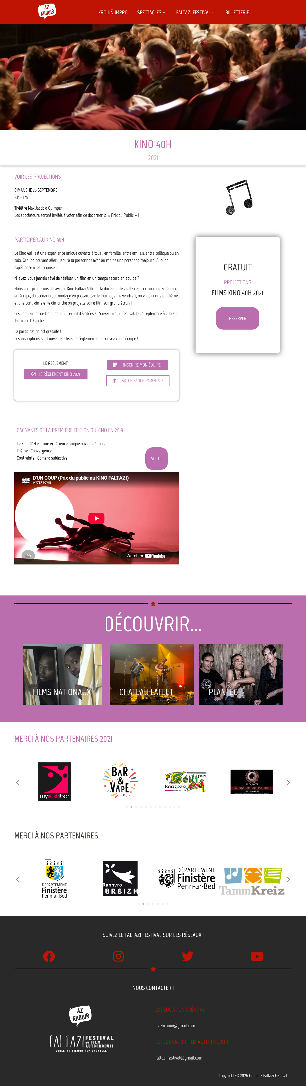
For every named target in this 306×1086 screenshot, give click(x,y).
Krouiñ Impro (113, 12)
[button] (17, 782)
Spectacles (149, 12)
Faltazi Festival (193, 12)
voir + (156, 458)
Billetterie (237, 12)
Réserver (237, 318)
